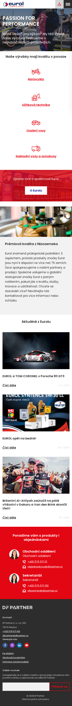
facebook (5, 645)
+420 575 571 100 (38, 585)
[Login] (59, 4)
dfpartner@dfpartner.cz (43, 590)
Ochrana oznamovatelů (16, 661)
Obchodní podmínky (14, 657)
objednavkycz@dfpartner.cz (45, 566)
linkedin (19, 645)
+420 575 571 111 (37, 561)
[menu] (68, 4)
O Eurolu (36, 191)
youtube (26, 645)
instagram (12, 645)
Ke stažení (8, 653)
